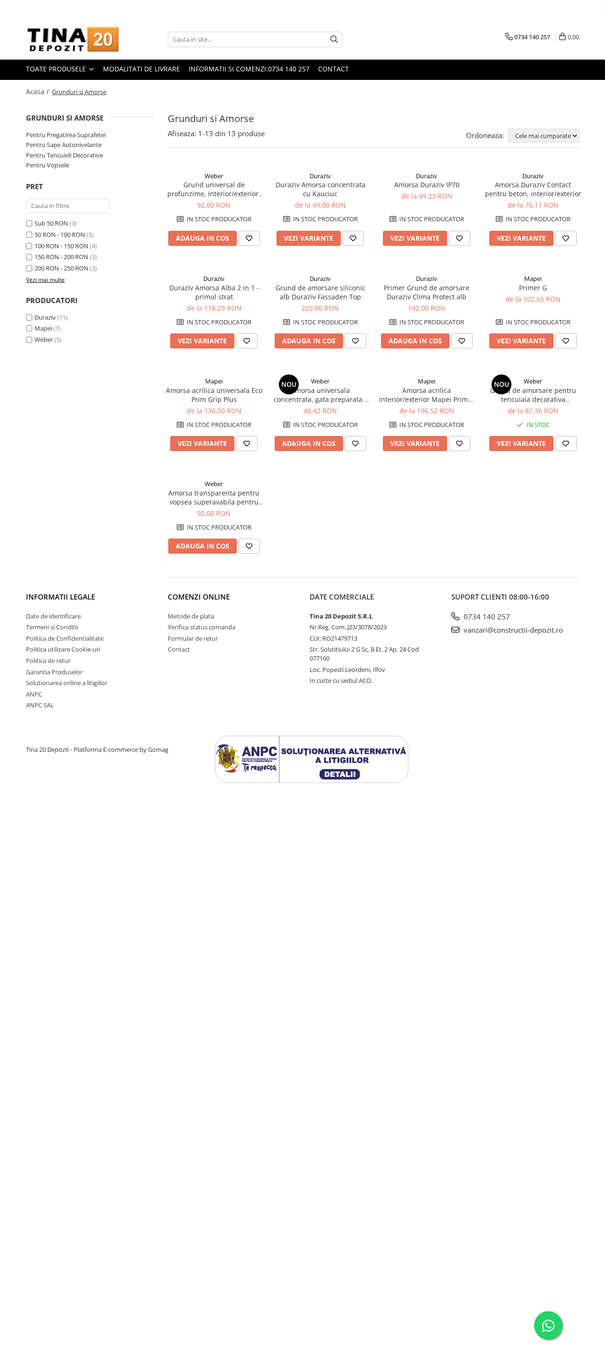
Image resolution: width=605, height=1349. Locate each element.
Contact (333, 68)
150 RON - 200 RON (61, 256)
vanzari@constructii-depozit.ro (512, 630)
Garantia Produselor (54, 672)
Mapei (43, 328)
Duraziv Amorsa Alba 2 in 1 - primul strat (214, 292)
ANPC (34, 694)
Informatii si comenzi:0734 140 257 (249, 68)
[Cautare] (334, 39)
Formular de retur (193, 638)
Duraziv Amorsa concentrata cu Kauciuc (320, 189)
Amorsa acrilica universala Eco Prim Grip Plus (214, 395)
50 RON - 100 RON (60, 234)
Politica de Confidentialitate (65, 638)
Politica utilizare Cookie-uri (63, 649)
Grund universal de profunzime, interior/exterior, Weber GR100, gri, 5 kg (213, 189)
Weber (44, 339)
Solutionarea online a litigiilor (66, 683)
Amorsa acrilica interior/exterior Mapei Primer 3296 (427, 395)
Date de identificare (53, 616)
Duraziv (45, 317)
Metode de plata (191, 616)
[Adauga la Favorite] (249, 238)
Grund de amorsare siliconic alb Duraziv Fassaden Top (320, 292)
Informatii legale (60, 596)
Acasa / (38, 91)
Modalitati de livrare (141, 68)
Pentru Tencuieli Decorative (64, 155)
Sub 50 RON (51, 223)
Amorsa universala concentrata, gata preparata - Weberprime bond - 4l (320, 395)
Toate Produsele (57, 68)
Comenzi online (199, 596)
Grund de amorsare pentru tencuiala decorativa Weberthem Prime (533, 395)
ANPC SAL (40, 705)
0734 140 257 (486, 616)
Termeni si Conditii (52, 627)
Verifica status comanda (201, 627)
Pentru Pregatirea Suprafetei (66, 135)
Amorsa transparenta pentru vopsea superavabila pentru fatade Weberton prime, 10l (213, 497)
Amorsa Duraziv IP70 (426, 184)
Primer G (533, 287)
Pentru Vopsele (47, 165)
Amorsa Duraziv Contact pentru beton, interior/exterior (533, 189)
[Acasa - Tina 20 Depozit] (73, 39)
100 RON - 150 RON (61, 246)
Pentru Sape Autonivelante (64, 144)
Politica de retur (48, 660)
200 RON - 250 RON (61, 268)
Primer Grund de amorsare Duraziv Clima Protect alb (426, 292)
